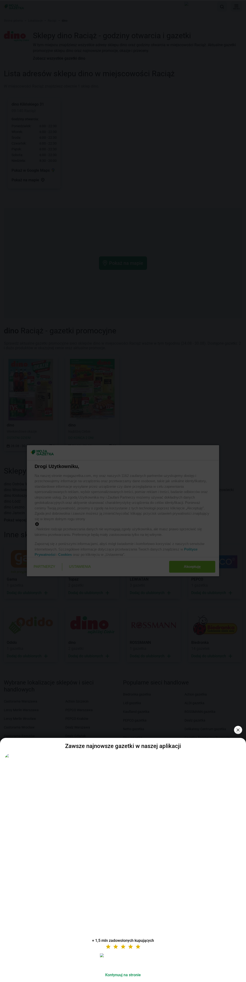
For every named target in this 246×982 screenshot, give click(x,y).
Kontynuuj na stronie (123, 975)
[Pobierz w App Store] (123, 961)
